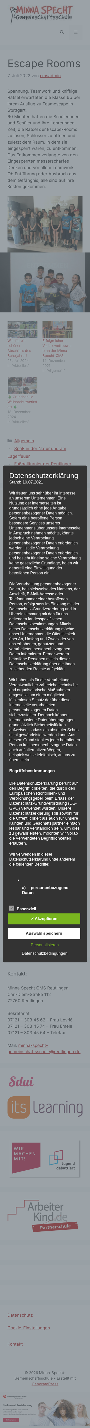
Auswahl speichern (44, 934)
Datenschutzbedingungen (45, 954)
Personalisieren (45, 945)
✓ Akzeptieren (44, 919)
